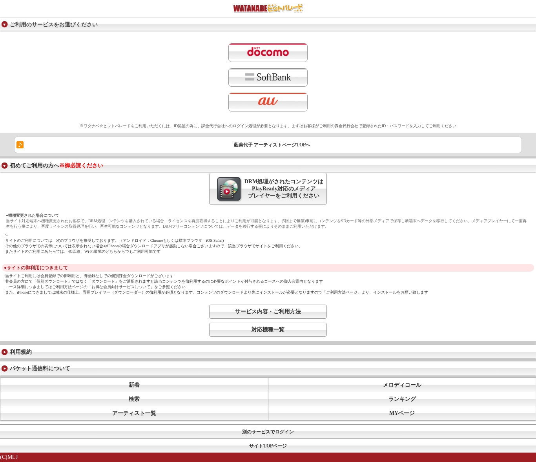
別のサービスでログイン (268, 432)
